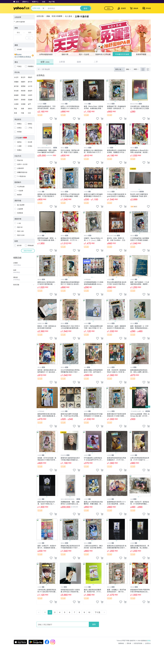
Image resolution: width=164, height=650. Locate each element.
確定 (29, 38)
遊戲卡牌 (65, 54)
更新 (148, 640)
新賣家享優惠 (141, 54)
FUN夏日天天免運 (122, 54)
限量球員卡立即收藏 (103, 54)
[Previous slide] (61, 90)
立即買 (62, 61)
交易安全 (148, 643)
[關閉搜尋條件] (43, 8)
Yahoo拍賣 (21, 8)
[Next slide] (79, 90)
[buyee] (24, 55)
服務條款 (121, 643)
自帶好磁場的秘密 (46, 54)
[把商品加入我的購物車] (55, 118)
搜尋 (94, 624)
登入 (108, 8)
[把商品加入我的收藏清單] (51, 118)
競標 (79, 61)
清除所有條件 (28, 251)
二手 (96, 61)
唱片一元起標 (84, 54)
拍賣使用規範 (138, 643)
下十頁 (97, 612)
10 (89, 612)
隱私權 (129, 643)
